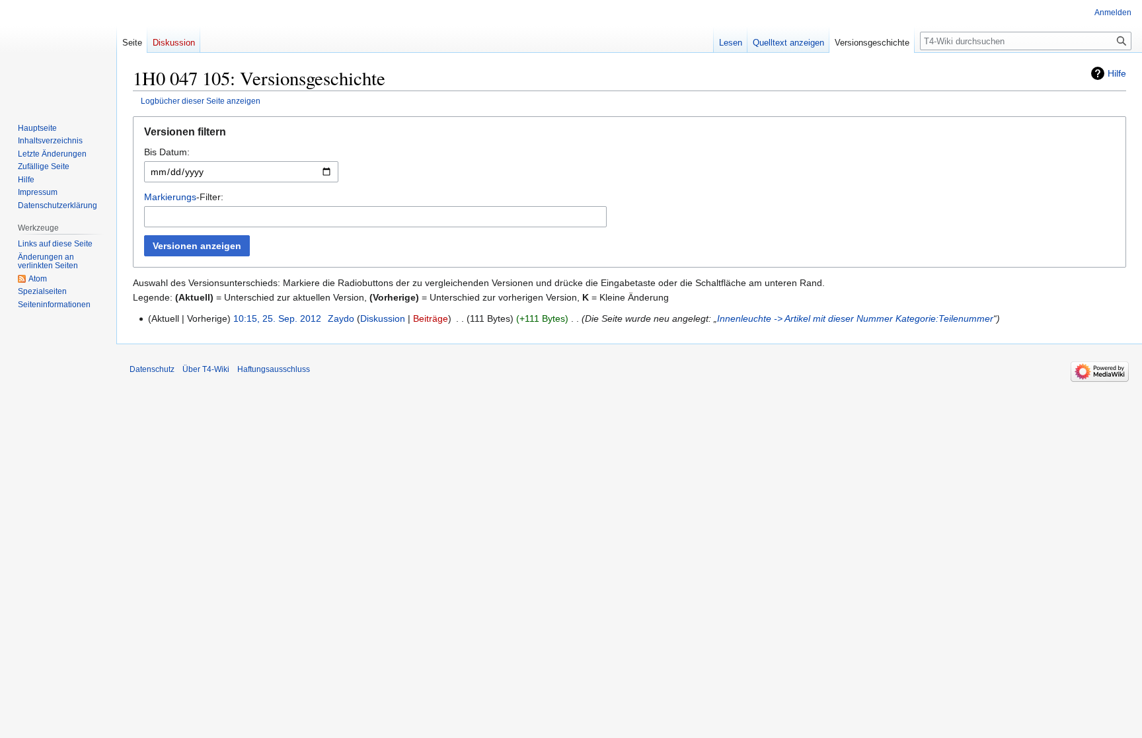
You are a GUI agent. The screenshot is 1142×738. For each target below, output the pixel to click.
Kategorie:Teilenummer (944, 318)
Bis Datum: (167, 152)
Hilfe (1117, 73)
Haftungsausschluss (273, 369)
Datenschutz (152, 369)
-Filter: (183, 197)
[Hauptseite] (58, 53)
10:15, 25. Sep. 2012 (277, 318)
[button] (629, 135)
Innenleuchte (744, 318)
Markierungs (170, 197)
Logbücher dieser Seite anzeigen (200, 100)
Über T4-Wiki (205, 369)
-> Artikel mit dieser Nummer (833, 318)
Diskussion (382, 318)
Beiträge (430, 318)
